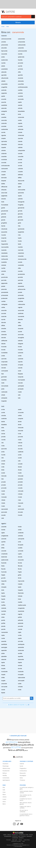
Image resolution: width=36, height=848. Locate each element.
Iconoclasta (6, 778)
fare (10, 749)
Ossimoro (5, 763)
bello (14, 750)
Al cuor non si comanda (24, 811)
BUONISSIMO (15, 837)
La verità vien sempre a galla (26, 788)
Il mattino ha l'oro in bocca (26, 799)
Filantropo (6, 766)
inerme (23, 747)
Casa (4, 792)
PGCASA (31, 834)
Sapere (10, 11)
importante (14, 740)
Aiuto (23, 841)
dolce (20, 742)
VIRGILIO (9, 834)
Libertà (22, 763)
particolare (29, 748)
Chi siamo (8, 839)
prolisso (26, 742)
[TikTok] (18, 824)
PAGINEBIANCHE (7, 836)
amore (20, 750)
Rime (7, 26)
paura (26, 750)
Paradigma (23, 775)
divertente (9, 744)
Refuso (5, 773)
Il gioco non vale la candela (25, 807)
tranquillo (22, 744)
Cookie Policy (27, 839)
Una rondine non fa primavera (25, 795)
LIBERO (4, 834)
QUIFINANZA (29, 836)
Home (2, 26)
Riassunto (23, 773)
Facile (21, 766)
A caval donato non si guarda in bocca (26, 814)
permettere (7, 748)
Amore (4, 797)
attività (27, 740)
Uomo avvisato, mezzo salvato (26, 792)
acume (16, 747)
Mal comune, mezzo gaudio (25, 803)
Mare (4, 794)
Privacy (20, 839)
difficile (30, 744)
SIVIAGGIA (23, 836)
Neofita (5, 775)
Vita (4, 787)
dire (9, 739)
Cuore (4, 799)
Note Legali (14, 839)
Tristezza (22, 780)
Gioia (21, 778)
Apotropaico (6, 780)
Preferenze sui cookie (16, 841)
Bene (4, 804)
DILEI (19, 836)
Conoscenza (23, 771)
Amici (4, 801)
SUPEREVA (21, 837)
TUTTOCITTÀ (15, 836)
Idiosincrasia (6, 768)
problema (12, 742)
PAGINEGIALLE (15, 834)
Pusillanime (6, 771)
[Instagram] (14, 824)
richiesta (21, 740)
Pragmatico (23, 768)
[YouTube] (22, 824)
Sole (4, 790)
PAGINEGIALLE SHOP (23, 834)
